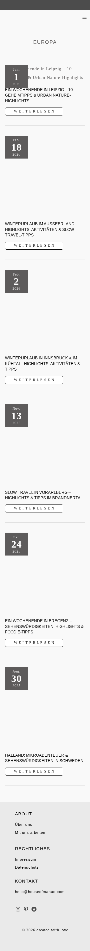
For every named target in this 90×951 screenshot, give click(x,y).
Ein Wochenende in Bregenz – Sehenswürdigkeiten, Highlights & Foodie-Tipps (44, 626)
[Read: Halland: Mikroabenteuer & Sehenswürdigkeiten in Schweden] (45, 706)
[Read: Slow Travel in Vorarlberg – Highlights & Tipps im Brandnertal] (45, 443)
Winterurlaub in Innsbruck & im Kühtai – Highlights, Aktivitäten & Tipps (42, 363)
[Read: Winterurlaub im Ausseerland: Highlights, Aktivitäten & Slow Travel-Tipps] (45, 175)
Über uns (23, 824)
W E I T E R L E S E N (34, 112)
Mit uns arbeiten (30, 832)
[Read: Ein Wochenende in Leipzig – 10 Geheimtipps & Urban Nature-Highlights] (45, 73)
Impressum (25, 859)
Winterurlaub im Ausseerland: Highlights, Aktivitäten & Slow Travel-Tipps (40, 229)
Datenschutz (27, 867)
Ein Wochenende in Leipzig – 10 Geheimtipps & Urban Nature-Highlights (39, 95)
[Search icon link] (6, 4)
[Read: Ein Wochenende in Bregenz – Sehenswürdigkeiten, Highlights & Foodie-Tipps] (45, 572)
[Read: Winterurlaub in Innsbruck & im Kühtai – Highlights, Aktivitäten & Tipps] (45, 309)
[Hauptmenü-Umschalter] (84, 17)
